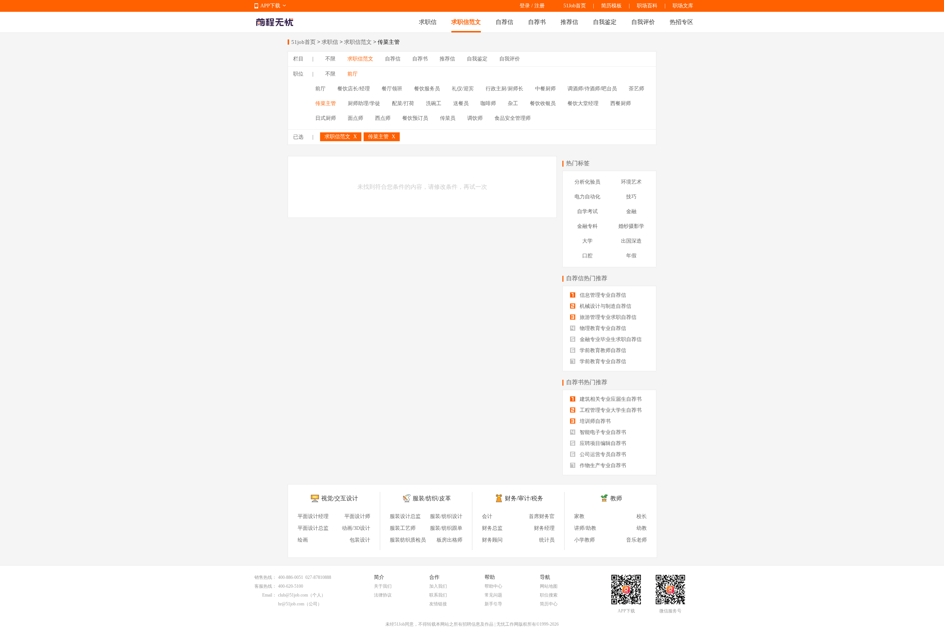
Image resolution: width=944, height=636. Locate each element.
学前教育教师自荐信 (602, 350)
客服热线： (265, 586)
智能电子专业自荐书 (602, 432)
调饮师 (475, 118)
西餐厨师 (620, 103)
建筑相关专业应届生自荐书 (610, 399)
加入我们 (438, 586)
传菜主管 (325, 103)
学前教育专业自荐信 (602, 361)
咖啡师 (488, 103)
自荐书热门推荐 (586, 382)
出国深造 (631, 241)
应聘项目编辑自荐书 (602, 443)
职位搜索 (549, 595)
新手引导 (493, 604)
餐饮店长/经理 (353, 88)
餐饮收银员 (543, 103)
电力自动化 (587, 196)
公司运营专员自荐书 (602, 454)
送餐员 (461, 103)
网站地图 (549, 586)
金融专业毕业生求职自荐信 (610, 339)
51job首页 (303, 42)
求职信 (428, 22)
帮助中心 (493, 586)
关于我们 (383, 586)
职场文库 (683, 5)
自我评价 (643, 22)
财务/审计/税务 (524, 498)
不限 (330, 59)
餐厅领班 (392, 88)
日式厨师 (325, 118)
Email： (269, 595)
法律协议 (383, 595)
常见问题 (493, 595)
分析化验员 (587, 182)
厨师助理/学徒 (364, 103)
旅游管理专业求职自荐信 (607, 317)
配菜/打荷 (403, 103)
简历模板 (611, 5)
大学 (587, 241)
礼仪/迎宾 (463, 88)
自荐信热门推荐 (586, 278)
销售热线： (265, 577)
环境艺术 (631, 182)
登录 (525, 5)
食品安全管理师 (512, 118)
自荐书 (537, 22)
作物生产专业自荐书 (602, 465)
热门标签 (578, 163)
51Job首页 (574, 5)
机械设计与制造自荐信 (604, 306)
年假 (631, 255)
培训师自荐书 (594, 421)
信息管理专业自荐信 (602, 295)
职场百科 (647, 5)
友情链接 (438, 604)
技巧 (631, 196)
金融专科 (587, 226)
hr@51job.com (291, 604)
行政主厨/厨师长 (504, 88)
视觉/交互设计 (339, 498)
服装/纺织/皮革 (432, 498)
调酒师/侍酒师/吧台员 (592, 88)
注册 (539, 5)
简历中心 (549, 604)
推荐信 (569, 22)
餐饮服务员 (427, 88)
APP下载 (270, 5)
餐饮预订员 (415, 118)
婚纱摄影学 (631, 226)
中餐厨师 (545, 88)
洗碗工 (433, 103)
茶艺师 (636, 88)
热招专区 (681, 22)
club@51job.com (293, 595)
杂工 (513, 103)
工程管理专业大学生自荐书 (610, 410)
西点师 (383, 118)
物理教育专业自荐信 (602, 328)
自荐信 (504, 22)
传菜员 (447, 118)
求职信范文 (466, 22)
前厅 (352, 74)
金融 (631, 211)
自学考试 (587, 211)
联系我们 (438, 595)
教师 (616, 498)
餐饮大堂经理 (583, 103)
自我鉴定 (605, 22)
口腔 (587, 255)
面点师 (355, 118)
